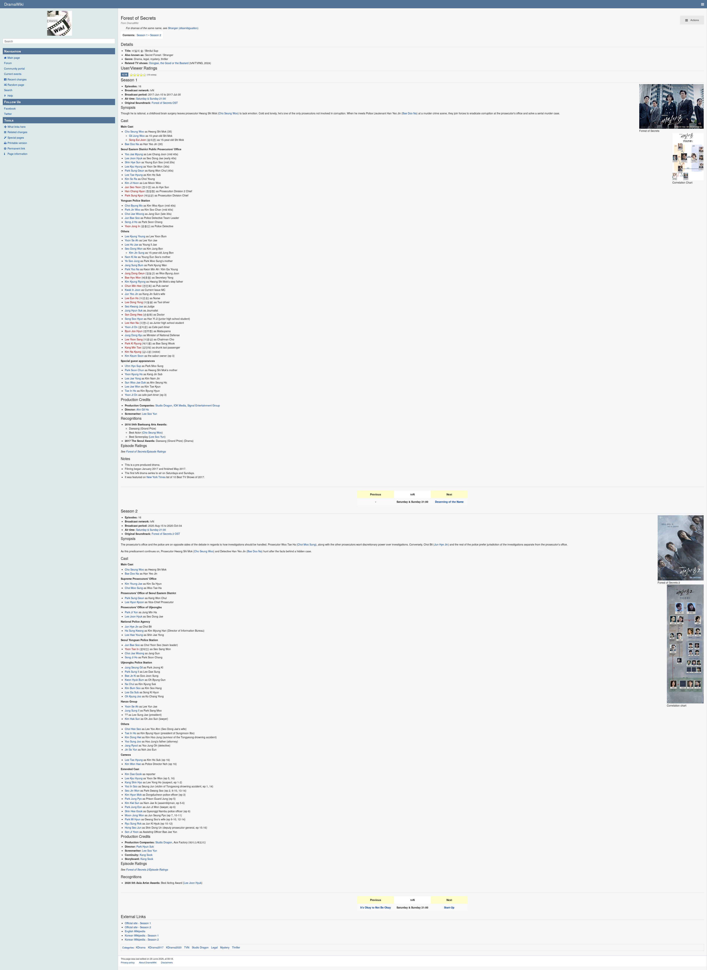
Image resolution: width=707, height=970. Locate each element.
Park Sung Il (132, 671)
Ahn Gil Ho (142, 409)
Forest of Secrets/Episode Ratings (146, 451)
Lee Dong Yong (134, 302)
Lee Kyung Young (135, 236)
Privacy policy (128, 962)
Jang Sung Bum (134, 265)
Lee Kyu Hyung (134, 166)
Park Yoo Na (132, 269)
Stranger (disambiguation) (183, 28)
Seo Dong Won (134, 248)
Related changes (17, 132)
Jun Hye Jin (441, 544)
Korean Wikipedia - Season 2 (142, 939)
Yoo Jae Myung (134, 154)
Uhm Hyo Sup (133, 366)
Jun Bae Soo (132, 218)
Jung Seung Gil (134, 667)
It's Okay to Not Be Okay (375, 907)
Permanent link (16, 148)
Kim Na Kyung (133, 351)
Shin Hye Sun (133, 162)
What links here (17, 126)
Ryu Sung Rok (133, 823)
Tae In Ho (130, 390)
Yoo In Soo (131, 786)
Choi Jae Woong (134, 214)
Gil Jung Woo (137, 136)
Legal (214, 947)
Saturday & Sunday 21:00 (151, 98)
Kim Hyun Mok (133, 794)
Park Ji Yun (131, 612)
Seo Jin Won (132, 790)
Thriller (236, 947)
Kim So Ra (131, 179)
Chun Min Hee (133, 286)
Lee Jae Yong (133, 378)
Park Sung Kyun (134, 195)
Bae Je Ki (130, 675)
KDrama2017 (155, 947)
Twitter (8, 114)
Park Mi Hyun (132, 819)
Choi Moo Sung (307, 544)
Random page (16, 85)
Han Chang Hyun (135, 191)
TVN (186, 947)
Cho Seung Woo (228, 113)
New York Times (156, 477)
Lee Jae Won (132, 386)
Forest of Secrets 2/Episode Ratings (147, 869)
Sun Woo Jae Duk (135, 382)
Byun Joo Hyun (134, 331)
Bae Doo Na (409, 113)
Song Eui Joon (137, 140)
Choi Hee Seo (133, 729)
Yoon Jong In (132, 226)
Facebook (10, 108)
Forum (8, 63)
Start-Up (449, 907)
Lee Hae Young (134, 635)
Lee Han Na (132, 323)
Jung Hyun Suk (134, 310)
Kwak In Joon (132, 290)
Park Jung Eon (133, 807)
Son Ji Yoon (132, 832)
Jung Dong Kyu (134, 335)
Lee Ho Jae (131, 244)
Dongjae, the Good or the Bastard (169, 63)
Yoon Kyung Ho (134, 374)
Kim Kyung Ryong (135, 281)
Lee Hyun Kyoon (134, 602)
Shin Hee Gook (134, 811)
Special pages (16, 137)
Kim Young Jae (133, 583)
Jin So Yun (131, 749)
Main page (14, 57)
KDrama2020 (174, 947)
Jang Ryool (131, 745)
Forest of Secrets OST (165, 103)
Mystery (224, 947)
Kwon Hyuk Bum (134, 680)
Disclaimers (167, 962)
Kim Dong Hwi (133, 737)
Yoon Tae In (132, 649)
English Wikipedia (135, 931)
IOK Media (180, 405)
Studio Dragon (163, 405)
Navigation (12, 51)
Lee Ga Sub (132, 692)
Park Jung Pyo (133, 798)
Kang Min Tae (133, 347)
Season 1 (142, 35)
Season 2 (155, 35)
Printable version (17, 143)
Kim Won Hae (133, 764)
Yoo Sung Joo (133, 741)
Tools (8, 120)
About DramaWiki (147, 962)
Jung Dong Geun (135, 273)
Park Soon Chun (134, 370)
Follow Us (12, 102)
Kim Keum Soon (134, 356)
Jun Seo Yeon (133, 187)
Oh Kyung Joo (133, 696)
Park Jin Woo (132, 209)
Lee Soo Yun (149, 414)
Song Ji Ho (131, 222)
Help (10, 95)
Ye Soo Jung (132, 261)
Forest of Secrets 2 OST (166, 534)
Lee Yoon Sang (134, 339)
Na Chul (129, 684)
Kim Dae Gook (133, 774)
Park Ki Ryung (133, 343)
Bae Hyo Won (133, 277)
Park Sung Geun (134, 170)
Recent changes (17, 79)
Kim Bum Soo (133, 688)
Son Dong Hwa (133, 314)
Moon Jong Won (134, 815)
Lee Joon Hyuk (133, 158)
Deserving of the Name (449, 502)
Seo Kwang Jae (134, 306)
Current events (12, 74)
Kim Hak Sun (132, 719)
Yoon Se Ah (131, 240)
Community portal (14, 68)
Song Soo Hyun (134, 319)
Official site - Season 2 (138, 927)
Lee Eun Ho (132, 298)
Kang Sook (146, 855)
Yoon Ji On (131, 327)
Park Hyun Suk (145, 846)
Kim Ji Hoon (132, 183)
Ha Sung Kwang (134, 630)
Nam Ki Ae (131, 257)
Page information (17, 154)
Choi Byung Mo (134, 205)
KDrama (140, 947)
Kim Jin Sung (136, 252)
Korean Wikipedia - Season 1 (142, 935)
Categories (128, 947)
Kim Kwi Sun (132, 803)
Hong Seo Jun (133, 827)
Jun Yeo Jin (131, 294)
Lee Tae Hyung (134, 175)
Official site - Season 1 (138, 923)
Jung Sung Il (132, 710)
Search (8, 90)
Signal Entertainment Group (203, 405)
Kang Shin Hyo (133, 782)
